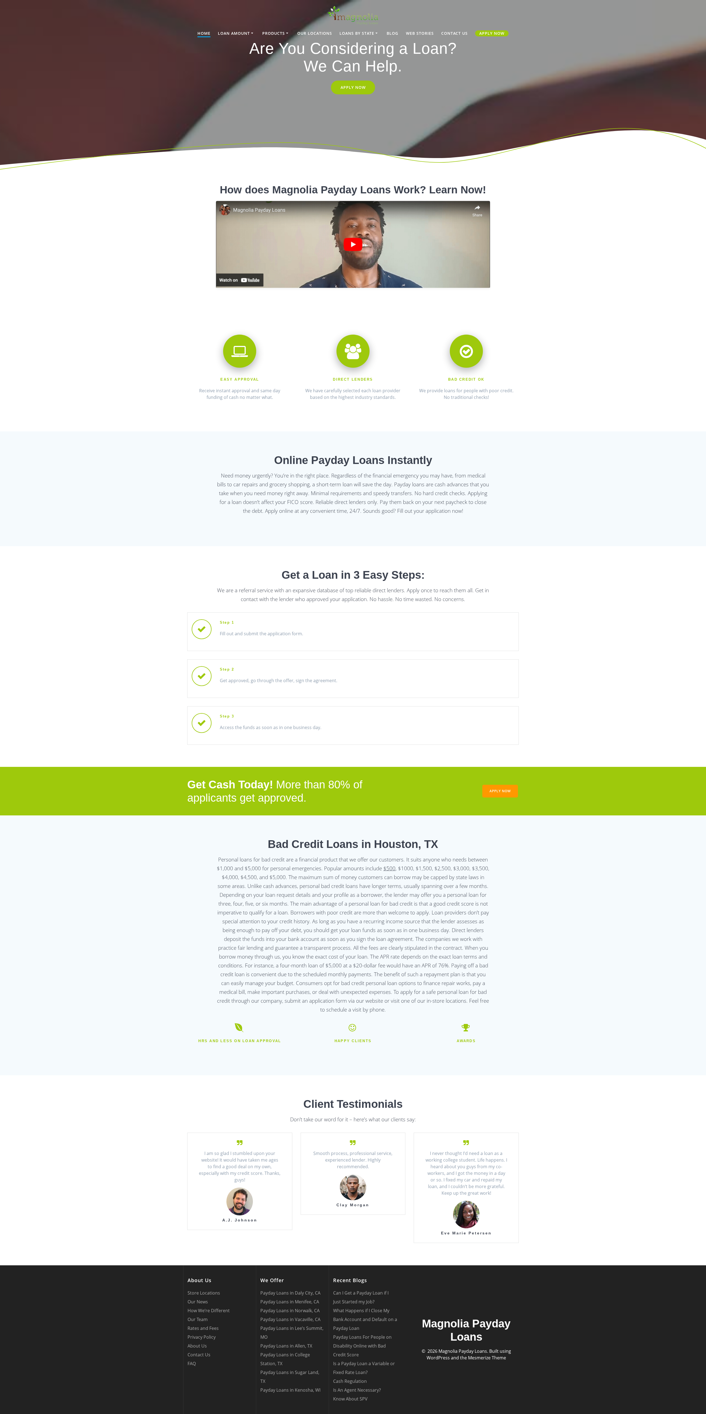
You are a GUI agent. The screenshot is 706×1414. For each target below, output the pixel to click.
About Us (197, 1346)
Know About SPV (350, 1399)
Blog (392, 33)
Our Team (198, 1319)
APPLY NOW (353, 87)
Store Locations (204, 1293)
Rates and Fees (203, 1328)
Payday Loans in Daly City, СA (290, 1293)
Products (273, 33)
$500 (389, 868)
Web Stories (420, 33)
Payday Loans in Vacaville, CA (290, 1319)
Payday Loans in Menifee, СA (289, 1302)
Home (203, 33)
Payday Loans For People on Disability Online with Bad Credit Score (362, 1346)
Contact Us (454, 33)
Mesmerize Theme (487, 1358)
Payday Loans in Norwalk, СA (290, 1311)
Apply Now (491, 33)
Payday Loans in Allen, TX (286, 1346)
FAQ (192, 1363)
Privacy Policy (202, 1337)
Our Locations (314, 33)
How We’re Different (209, 1311)
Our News (198, 1302)
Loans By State (356, 33)
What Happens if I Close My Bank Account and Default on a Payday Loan (365, 1319)
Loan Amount (234, 33)
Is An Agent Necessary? (357, 1390)
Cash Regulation (350, 1381)
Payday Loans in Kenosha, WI (290, 1390)
